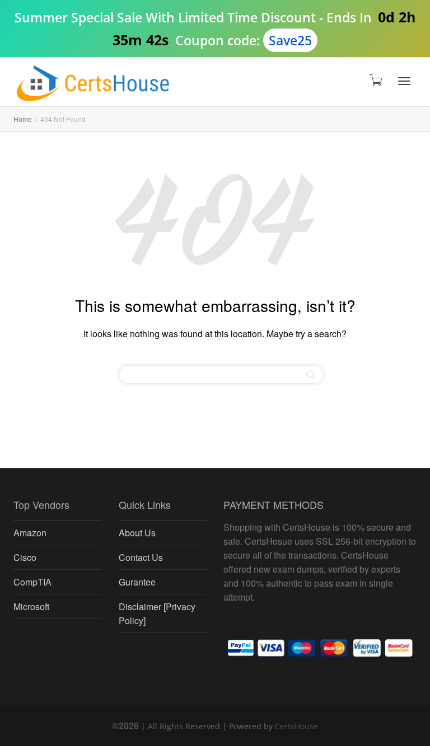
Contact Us (141, 557)
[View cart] (375, 79)
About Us (137, 532)
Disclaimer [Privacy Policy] (157, 613)
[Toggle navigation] (404, 81)
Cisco (24, 557)
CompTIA (32, 581)
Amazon (29, 532)
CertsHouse (296, 726)
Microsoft (31, 606)
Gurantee (137, 581)
